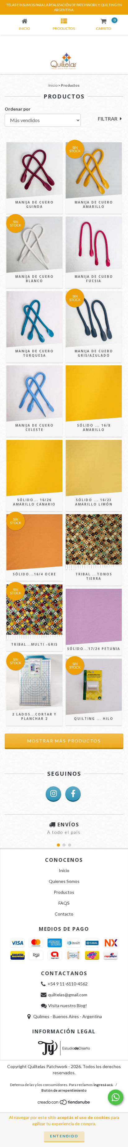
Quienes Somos (64, 881)
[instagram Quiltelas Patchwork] (53, 794)
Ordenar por (17, 109)
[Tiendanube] (64, 1103)
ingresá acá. (103, 1084)
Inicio (52, 85)
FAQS (64, 903)
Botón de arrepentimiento (64, 1090)
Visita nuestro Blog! (67, 1005)
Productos (64, 892)
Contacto (64, 913)
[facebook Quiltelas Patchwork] (73, 794)
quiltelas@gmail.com (67, 994)
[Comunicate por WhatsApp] (115, 1097)
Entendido (64, 1136)
